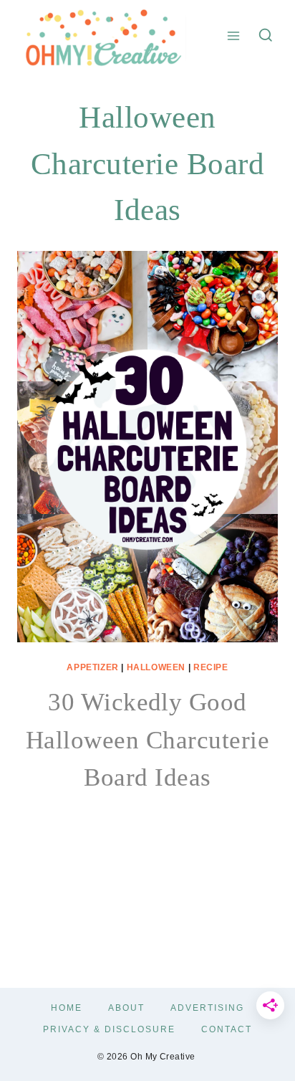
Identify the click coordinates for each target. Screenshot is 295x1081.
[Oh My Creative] (101, 35)
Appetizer (92, 667)
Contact (226, 1029)
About (126, 1008)
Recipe (210, 667)
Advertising (207, 1008)
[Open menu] (234, 35)
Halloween (156, 667)
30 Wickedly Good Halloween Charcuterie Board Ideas (147, 739)
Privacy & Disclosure (109, 1029)
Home (66, 1008)
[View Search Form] (265, 36)
